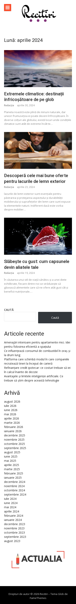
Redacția (9, 105)
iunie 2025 (10, 456)
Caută (9, 310)
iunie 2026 (10, 410)
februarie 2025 (13, 473)
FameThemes (38, 598)
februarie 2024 (13, 515)
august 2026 (12, 401)
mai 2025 (10, 461)
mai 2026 (10, 414)
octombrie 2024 (14, 490)
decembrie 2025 (14, 435)
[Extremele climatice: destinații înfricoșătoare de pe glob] (38, 68)
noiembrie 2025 (14, 439)
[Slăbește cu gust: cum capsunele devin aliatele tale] (38, 236)
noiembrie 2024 (14, 486)
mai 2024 (10, 507)
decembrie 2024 (14, 482)
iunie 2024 (10, 503)
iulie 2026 (10, 406)
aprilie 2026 (11, 418)
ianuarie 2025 (13, 477)
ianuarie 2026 (13, 431)
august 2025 (12, 452)
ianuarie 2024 (13, 520)
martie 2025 (12, 469)
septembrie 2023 (15, 537)
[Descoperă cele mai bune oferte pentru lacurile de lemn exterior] (38, 150)
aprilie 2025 (11, 465)
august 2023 (12, 541)
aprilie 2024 (11, 511)
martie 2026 (12, 423)
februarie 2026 (13, 427)
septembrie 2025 (15, 448)
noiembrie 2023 (14, 528)
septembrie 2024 (15, 494)
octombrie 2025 (14, 444)
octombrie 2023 (14, 532)
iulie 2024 (10, 499)
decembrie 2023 (14, 524)
